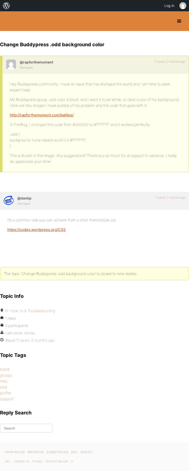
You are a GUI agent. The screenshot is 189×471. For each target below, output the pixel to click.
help (3, 381)
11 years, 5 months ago (170, 61)
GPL (8, 461)
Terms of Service (57, 461)
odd (3, 386)
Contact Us (21, 461)
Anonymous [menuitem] (182, 5)
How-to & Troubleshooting (32, 310)
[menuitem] (6, 5)
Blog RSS (86, 452)
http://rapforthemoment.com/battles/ (42, 115)
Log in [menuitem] (169, 5)
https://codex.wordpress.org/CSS (36, 229)
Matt (74, 452)
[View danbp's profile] (9, 200)
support (7, 398)
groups (6, 375)
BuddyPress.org (8, 21)
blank (5, 369)
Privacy (37, 461)
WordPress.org (14, 452)
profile (5, 392)
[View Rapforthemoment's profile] (11, 64)
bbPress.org (36, 452)
